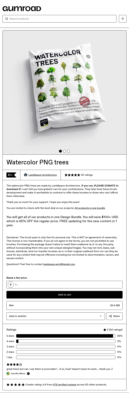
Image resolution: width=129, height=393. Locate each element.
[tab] (60, 151)
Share (116, 316)
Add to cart (64, 294)
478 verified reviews (64, 384)
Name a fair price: (16, 277)
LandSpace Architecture (42, 174)
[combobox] (61, 18)
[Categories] (122, 19)
